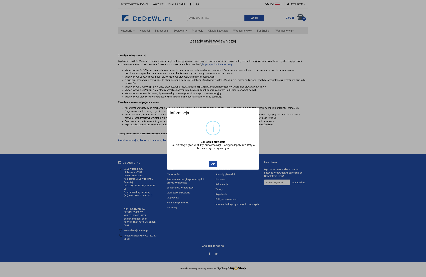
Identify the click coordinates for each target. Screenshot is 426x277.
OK (213, 164)
